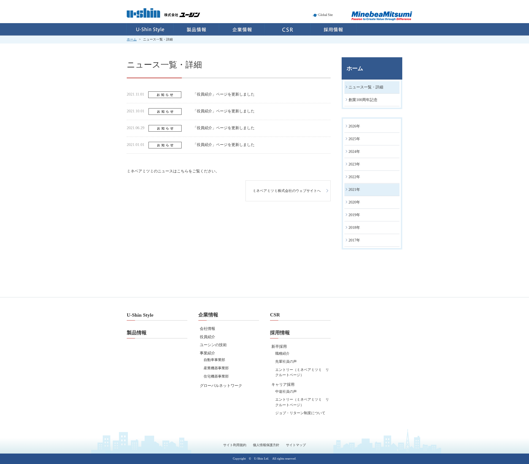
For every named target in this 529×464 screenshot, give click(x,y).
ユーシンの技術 (213, 345)
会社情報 (207, 329)
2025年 (354, 139)
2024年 (354, 152)
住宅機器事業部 (216, 376)
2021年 (354, 190)
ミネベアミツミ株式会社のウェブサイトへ (287, 191)
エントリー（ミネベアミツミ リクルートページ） (302, 372)
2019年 (354, 215)
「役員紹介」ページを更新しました (224, 94)
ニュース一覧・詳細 (366, 87)
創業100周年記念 (363, 100)
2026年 (354, 126)
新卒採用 (279, 346)
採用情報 (334, 29)
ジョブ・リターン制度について (300, 413)
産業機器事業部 (216, 368)
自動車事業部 (214, 360)
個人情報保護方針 (266, 445)
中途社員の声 (286, 391)
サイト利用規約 (234, 445)
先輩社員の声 (286, 361)
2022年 (354, 177)
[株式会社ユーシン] (163, 16)
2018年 (354, 228)
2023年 (354, 164)
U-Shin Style (150, 29)
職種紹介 (282, 353)
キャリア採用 (283, 384)
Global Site (325, 15)
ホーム (132, 39)
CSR (288, 29)
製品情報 (196, 29)
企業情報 (242, 29)
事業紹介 (207, 353)
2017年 (354, 240)
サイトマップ (296, 445)
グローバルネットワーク (221, 386)
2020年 (354, 202)
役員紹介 (207, 337)
